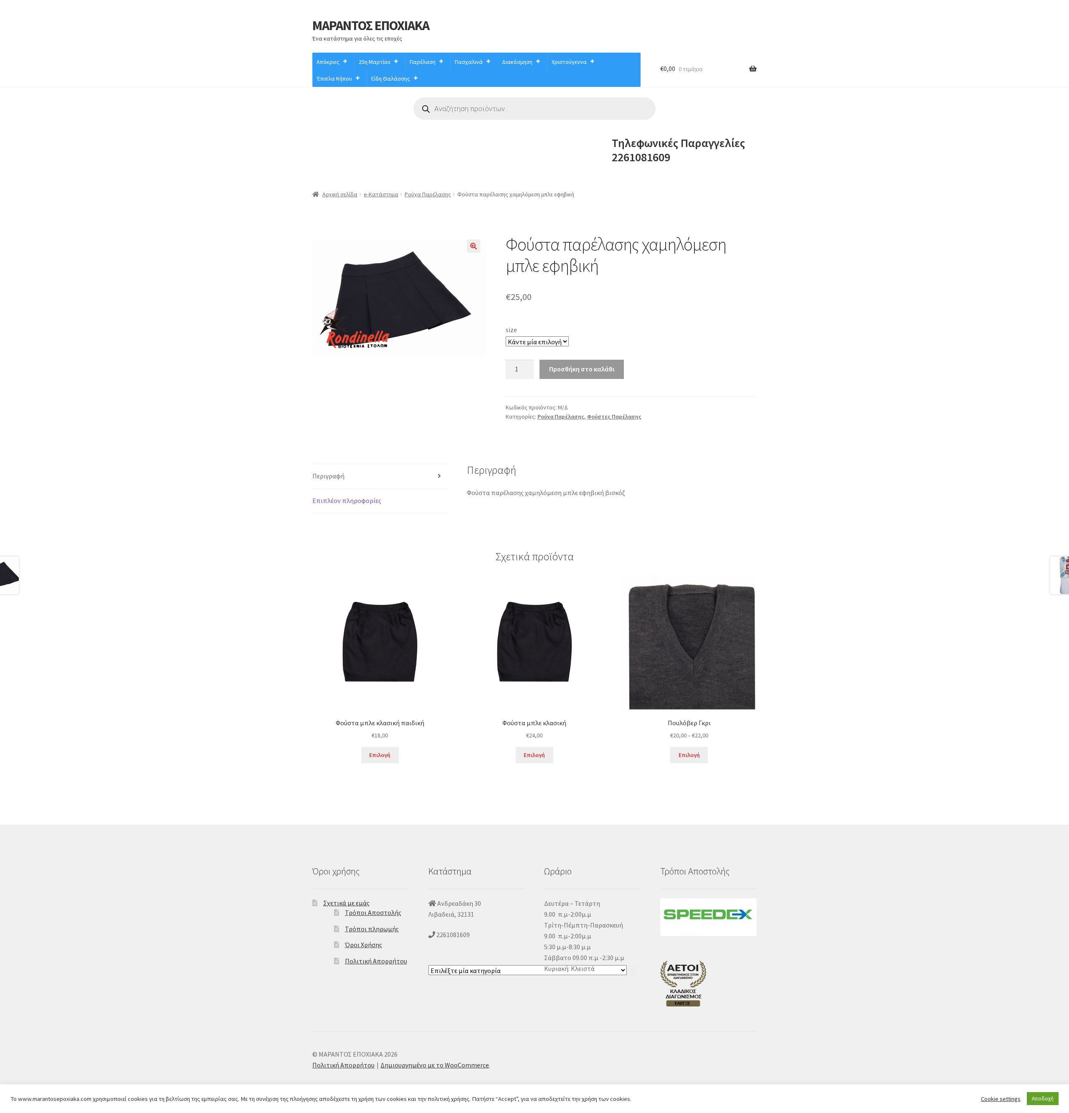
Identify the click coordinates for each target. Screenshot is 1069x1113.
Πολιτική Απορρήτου (376, 961)
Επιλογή (379, 755)
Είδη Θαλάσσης (390, 78)
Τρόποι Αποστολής (373, 912)
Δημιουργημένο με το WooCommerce (434, 1065)
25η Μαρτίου (374, 62)
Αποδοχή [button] (1043, 1098)
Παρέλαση (423, 62)
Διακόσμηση (517, 62)
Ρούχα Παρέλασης (428, 194)
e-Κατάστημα (381, 194)
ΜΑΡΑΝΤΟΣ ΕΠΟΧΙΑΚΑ (370, 25)
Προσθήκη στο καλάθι (581, 369)
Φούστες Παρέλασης (614, 416)
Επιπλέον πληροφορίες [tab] (346, 500)
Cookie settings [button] (1001, 1099)
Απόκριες (328, 62)
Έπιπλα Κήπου (334, 78)
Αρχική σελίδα (339, 194)
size (511, 329)
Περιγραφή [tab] (328, 476)
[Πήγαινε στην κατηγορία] (633, 970)
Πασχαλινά (469, 62)
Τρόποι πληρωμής (372, 929)
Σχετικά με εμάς (346, 903)
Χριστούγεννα (569, 62)
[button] (473, 246)
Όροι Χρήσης (363, 944)
